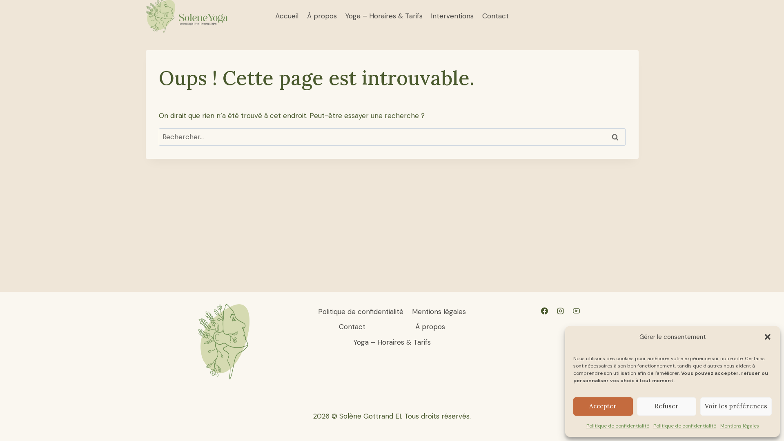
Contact (495, 15)
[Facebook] (544, 311)
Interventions (452, 15)
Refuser (667, 406)
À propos (322, 15)
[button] (768, 337)
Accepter (603, 406)
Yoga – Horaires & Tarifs (384, 15)
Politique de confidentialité (617, 426)
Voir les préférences (736, 406)
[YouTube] (576, 311)
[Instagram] (560, 311)
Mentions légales (739, 426)
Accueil (286, 15)
